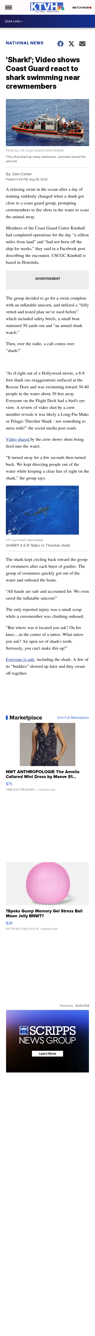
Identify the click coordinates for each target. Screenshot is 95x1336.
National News (25, 42)
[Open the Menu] (8, 7)
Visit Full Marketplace (73, 717)
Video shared (18, 439)
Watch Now (80, 7)
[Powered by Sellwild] (82, 1005)
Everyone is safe (20, 659)
